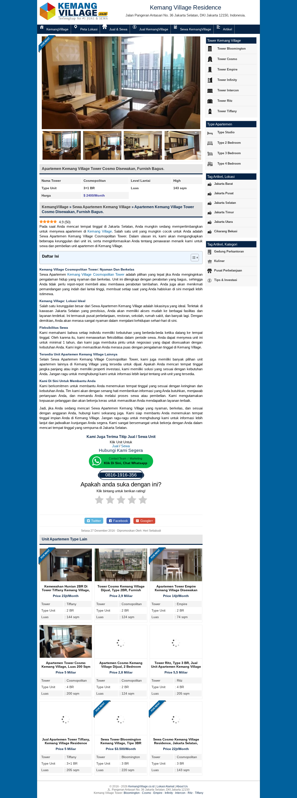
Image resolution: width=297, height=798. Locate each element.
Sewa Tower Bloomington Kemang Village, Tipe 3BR (120, 741)
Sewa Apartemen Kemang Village (101, 207)
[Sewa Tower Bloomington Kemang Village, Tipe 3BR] (121, 735)
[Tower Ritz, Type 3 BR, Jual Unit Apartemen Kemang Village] (176, 659)
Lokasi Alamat (165, 786)
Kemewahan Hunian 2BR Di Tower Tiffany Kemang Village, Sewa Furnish (66, 590)
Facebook (120, 521)
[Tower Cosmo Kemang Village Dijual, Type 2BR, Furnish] (121, 580)
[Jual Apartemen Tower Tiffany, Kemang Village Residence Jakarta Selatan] (66, 735)
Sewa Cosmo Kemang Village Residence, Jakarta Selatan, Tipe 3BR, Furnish (176, 743)
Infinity (169, 793)
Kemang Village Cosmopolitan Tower (95, 274)
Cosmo (146, 793)
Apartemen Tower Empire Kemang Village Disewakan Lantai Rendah (176, 590)
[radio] (99, 500)
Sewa (125, 446)
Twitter (95, 521)
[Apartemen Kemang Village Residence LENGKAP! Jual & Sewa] (74, 19)
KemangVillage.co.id (141, 786)
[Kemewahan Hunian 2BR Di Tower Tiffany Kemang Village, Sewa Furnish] (66, 580)
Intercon (180, 793)
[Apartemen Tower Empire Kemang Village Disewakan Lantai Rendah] (176, 580)
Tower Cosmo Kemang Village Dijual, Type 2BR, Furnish (121, 588)
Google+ (146, 521)
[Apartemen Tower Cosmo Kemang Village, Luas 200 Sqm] (66, 656)
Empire (157, 793)
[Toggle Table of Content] (192, 258)
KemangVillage (55, 207)
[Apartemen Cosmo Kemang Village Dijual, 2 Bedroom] (121, 659)
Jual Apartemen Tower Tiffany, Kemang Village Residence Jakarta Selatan (66, 743)
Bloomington (132, 793)
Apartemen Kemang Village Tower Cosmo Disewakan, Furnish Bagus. (103, 169)
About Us (182, 786)
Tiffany (199, 793)
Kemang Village (99, 231)
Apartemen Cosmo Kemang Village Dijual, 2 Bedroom (120, 664)
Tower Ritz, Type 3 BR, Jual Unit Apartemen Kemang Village (176, 664)
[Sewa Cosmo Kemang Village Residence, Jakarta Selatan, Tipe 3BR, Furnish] (176, 735)
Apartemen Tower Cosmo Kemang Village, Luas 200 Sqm (66, 664)
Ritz (190, 793)
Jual (115, 446)
